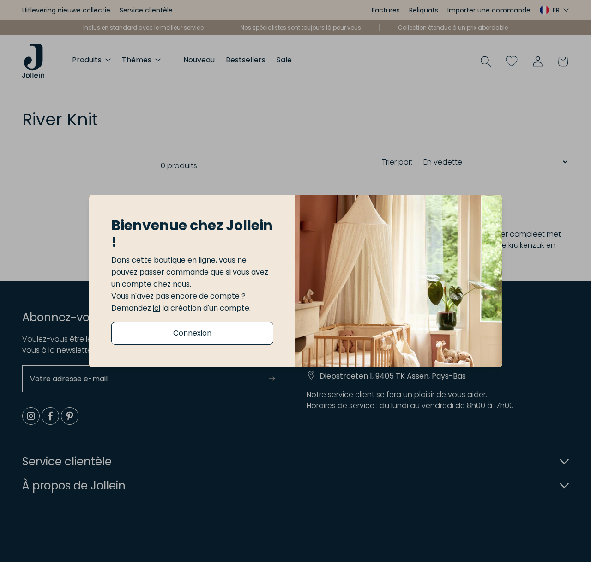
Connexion (192, 333)
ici (156, 308)
